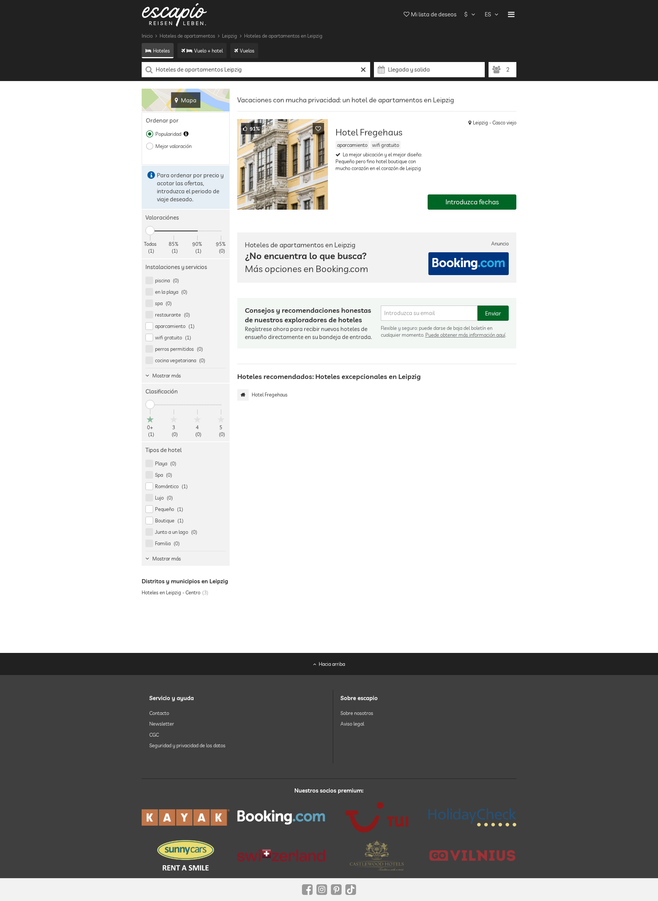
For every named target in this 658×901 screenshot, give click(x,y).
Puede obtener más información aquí (465, 335)
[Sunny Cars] (186, 855)
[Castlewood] (377, 855)
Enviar (493, 313)
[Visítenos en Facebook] (307, 889)
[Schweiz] (281, 855)
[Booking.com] (281, 817)
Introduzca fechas (472, 201)
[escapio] (174, 14)
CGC (154, 735)
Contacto (159, 713)
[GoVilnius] (472, 855)
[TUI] (377, 817)
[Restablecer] (363, 69)
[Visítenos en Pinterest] (336, 889)
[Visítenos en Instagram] (321, 889)
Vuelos (247, 51)
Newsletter (161, 724)
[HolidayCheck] (472, 817)
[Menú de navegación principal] (511, 14)
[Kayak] (186, 817)
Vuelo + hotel (208, 51)
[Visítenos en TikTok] (350, 889)
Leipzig (229, 36)
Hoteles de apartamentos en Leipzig (283, 36)
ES (488, 14)
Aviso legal (352, 724)
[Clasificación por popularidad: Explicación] (186, 134)
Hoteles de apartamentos (187, 36)
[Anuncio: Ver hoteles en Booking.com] (468, 263)
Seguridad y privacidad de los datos (187, 745)
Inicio (147, 36)
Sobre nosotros (356, 713)
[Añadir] (318, 128)
